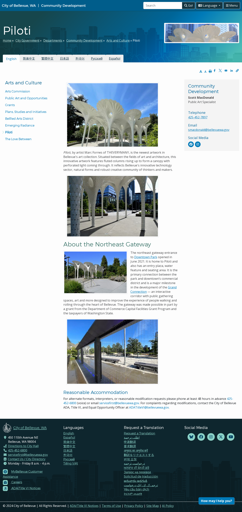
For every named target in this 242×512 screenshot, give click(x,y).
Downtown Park (145, 257)
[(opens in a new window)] (191, 144)
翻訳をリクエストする (139, 455)
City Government (27, 40)
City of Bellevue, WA (19, 5)
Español (114, 58)
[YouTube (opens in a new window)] (230, 437)
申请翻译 (130, 442)
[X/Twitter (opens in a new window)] (221, 437)
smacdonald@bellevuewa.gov (208, 130)
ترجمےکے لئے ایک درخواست (141, 485)
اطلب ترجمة (132, 437)
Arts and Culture (118, 40)
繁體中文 (47, 58)
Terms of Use (111, 506)
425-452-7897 (197, 117)
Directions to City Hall (23, 446)
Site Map (152, 506)
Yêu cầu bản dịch (136, 489)
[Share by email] (226, 70)
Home (7, 40)
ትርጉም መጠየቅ (133, 493)
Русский (96, 58)
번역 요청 (130, 459)
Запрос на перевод (137, 472)
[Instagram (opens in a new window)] (211, 437)
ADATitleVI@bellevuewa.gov (149, 407)
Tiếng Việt (70, 463)
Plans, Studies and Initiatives (25, 111)
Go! (190, 5)
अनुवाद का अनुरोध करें (136, 450)
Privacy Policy (133, 506)
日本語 (64, 58)
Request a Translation (139, 433)
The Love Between (18, 139)
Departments (52, 40)
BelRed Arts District (19, 118)
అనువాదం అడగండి (135, 480)
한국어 (80, 58)
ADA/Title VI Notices (84, 506)
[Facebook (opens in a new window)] (201, 437)
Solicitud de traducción (141, 476)
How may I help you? (216, 501)
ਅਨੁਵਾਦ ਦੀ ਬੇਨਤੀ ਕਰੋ (136, 467)
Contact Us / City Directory (26, 459)
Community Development (63, 5)
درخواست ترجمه (134, 463)
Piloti (8, 132)
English (68, 433)
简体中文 (29, 58)
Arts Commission (17, 91)
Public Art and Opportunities (26, 98)
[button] (237, 70)
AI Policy (168, 506)
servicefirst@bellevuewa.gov (119, 403)
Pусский (69, 459)
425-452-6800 (17, 450)
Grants (10, 105)
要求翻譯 (130, 446)
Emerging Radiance (19, 125)
